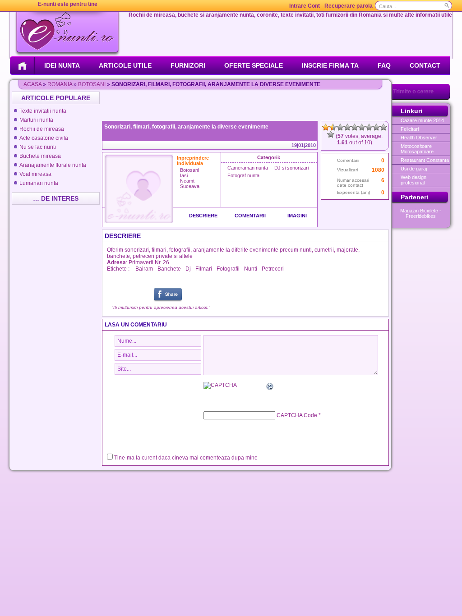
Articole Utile (125, 65)
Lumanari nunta (38, 183)
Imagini (297, 215)
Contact (425, 65)
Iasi (184, 175)
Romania (59, 84)
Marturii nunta (36, 120)
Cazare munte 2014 (422, 120)
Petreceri (273, 269)
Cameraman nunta (247, 167)
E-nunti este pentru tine (67, 4)
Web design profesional (413, 180)
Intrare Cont (304, 6)
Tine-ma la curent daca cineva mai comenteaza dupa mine (186, 458)
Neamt (187, 181)
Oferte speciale (253, 65)
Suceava (189, 186)
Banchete (169, 269)
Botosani (92, 84)
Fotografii (228, 269)
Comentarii (250, 215)
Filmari (203, 269)
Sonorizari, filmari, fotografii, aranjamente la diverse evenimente (186, 127)
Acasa (32, 84)
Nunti (250, 269)
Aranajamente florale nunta (52, 165)
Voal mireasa (35, 174)
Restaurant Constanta (425, 160)
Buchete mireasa (40, 156)
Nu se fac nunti (37, 147)
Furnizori (188, 65)
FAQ (384, 65)
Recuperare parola (348, 6)
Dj (188, 269)
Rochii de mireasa (41, 129)
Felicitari (410, 129)
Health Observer (419, 137)
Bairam (144, 269)
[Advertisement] (246, 105)
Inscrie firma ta (330, 65)
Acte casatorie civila (43, 138)
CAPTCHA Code (297, 415)
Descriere (203, 215)
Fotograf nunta (243, 175)
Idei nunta (62, 65)
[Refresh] (270, 388)
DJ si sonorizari (291, 167)
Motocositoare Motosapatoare (417, 148)
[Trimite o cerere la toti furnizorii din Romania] (421, 98)
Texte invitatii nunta (42, 111)
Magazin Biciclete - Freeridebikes (420, 213)
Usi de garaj (414, 168)
